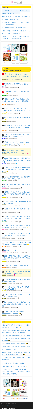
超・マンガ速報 (9, 261)
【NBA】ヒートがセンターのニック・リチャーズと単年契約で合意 (16, 295)
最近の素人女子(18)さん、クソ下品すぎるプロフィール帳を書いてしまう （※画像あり (16, 126)
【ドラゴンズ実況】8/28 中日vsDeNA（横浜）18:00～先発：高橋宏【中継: (16, 272)
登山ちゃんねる (9, 212)
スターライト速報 (10, 146)
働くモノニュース (10, 246)
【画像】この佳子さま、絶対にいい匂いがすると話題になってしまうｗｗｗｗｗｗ (16, 227)
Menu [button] (1, 2)
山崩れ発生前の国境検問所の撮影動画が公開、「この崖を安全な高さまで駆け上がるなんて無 (16, 160)
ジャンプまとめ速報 (10, 197)
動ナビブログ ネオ (10, 222)
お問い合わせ (3, 405)
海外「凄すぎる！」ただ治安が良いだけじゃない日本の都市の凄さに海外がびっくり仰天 (16, 304)
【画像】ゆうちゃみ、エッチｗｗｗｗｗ (16, 265)
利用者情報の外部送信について (13, 405)
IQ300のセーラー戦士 (11, 250)
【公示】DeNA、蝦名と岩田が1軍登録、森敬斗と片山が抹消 (16, 202)
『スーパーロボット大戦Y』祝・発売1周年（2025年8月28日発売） (16, 288)
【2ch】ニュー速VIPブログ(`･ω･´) (14, 252)
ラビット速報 (9, 130)
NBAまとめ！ (9, 298)
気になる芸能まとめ (10, 315)
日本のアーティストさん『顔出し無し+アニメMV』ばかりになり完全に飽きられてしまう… (16, 110)
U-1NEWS (8, 163)
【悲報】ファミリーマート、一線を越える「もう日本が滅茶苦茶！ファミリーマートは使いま (16, 169)
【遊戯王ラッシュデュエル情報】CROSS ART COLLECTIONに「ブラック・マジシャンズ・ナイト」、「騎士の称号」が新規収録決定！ (16, 371)
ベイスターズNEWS (10, 205)
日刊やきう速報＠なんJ (11, 283)
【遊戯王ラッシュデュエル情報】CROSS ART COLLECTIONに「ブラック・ (15, 143)
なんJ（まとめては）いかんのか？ (14, 154)
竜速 (7, 275)
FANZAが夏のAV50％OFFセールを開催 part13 (14, 27)
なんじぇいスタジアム (11, 79)
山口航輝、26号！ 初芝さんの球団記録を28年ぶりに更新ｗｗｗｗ (16, 151)
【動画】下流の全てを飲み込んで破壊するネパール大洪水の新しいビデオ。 (16, 178)
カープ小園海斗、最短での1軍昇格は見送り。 (16, 119)
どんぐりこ (8, 307)
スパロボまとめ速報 (10, 290)
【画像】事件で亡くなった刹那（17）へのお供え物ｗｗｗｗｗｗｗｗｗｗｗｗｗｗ (16, 244)
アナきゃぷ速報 (9, 95)
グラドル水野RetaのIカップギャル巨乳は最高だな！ (16, 185)
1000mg (8, 180)
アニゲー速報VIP (10, 114)
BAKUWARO (9, 267)
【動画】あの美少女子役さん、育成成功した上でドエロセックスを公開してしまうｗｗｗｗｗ (16, 218)
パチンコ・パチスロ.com (11, 238)
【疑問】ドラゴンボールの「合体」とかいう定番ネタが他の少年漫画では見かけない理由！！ (16, 194)
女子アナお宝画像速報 (11, 229)
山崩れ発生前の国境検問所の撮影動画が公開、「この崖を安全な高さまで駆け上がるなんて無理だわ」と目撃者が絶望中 (16, 338)
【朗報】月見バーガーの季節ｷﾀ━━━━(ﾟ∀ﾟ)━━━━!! (13, 312)
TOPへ (21, 405)
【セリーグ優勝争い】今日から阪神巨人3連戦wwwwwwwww (16, 280)
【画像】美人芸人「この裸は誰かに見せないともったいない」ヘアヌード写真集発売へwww (16, 101)
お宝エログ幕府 (9, 87)
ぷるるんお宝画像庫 (10, 188)
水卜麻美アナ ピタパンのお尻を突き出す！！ (15, 92)
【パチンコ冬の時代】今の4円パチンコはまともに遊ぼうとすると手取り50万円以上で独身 (16, 235)
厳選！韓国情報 (9, 138)
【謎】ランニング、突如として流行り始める (16, 210)
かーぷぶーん (9, 121)
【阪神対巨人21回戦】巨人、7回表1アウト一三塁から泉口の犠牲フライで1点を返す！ (16, 75)
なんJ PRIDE (9, 173)
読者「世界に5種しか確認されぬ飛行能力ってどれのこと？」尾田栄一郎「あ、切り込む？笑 (16, 258)
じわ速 (7, 104)
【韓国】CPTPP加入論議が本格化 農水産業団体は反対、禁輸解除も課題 (15, 136)
